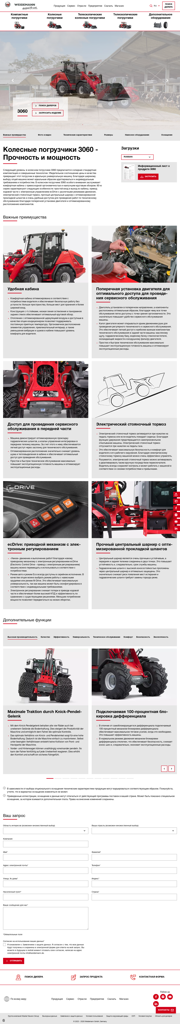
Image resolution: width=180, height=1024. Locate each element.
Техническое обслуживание (106, 637)
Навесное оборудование (137, 135)
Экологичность (160, 637)
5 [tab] (82, 778)
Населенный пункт (12, 892)
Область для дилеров (163, 1016)
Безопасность (143, 637)
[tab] (86, 124)
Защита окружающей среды (117, 1016)
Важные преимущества (14, 135)
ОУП (133, 1016)
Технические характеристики (77, 135)
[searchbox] (5, 830)
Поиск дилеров (47, 106)
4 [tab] (73, 778)
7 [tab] (98, 778)
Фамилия (96, 852)
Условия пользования (94, 1016)
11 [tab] (130, 778)
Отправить (16, 961)
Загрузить (150, 177)
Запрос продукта (91, 977)
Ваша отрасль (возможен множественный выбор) (115, 825)
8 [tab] (106, 778)
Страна (95, 892)
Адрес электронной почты (15, 865)
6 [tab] (90, 778)
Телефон (96, 865)
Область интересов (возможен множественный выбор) (29, 825)
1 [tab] (49, 778)
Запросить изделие (50, 113)
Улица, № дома (10, 878)
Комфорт (128, 637)
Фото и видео (44, 135)
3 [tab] (65, 778)
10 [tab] (122, 778)
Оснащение (166, 135)
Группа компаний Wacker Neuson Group (23, 1016)
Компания (7, 839)
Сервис (71, 5)
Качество (45, 637)
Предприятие (95, 5)
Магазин (119, 5)
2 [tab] (57, 778)
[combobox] (45, 831)
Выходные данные (49, 1016)
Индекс (95, 878)
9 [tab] (114, 778)
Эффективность (61, 637)
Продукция (59, 5)
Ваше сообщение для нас (15, 905)
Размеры (108, 135)
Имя (5, 852)
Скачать (108, 5)
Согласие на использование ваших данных (23, 941)
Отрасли (81, 5)
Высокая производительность (22, 637)
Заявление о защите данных (71, 1016)
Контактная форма (151, 977)
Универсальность (81, 637)
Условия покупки (145, 1016)
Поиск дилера (169, 5)
